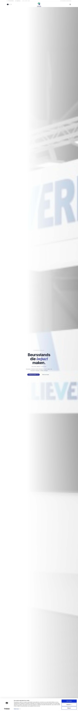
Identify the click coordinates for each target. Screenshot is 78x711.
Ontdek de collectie (32, 374)
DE (11, 4)
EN (9, 4)
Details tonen (16, 708)
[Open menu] (70, 4)
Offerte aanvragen (45, 374)
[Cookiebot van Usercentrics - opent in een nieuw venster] (7, 709)
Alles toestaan (69, 701)
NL (7, 4)
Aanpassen (68, 704)
